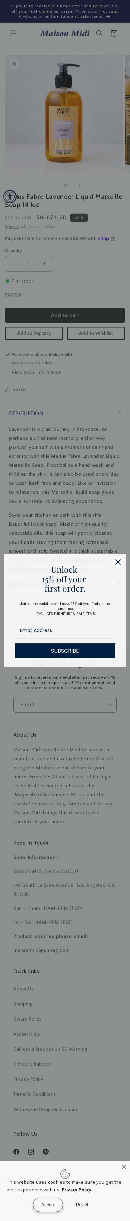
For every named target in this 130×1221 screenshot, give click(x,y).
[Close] (118, 562)
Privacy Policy (77, 1190)
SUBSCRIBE (65, 651)
